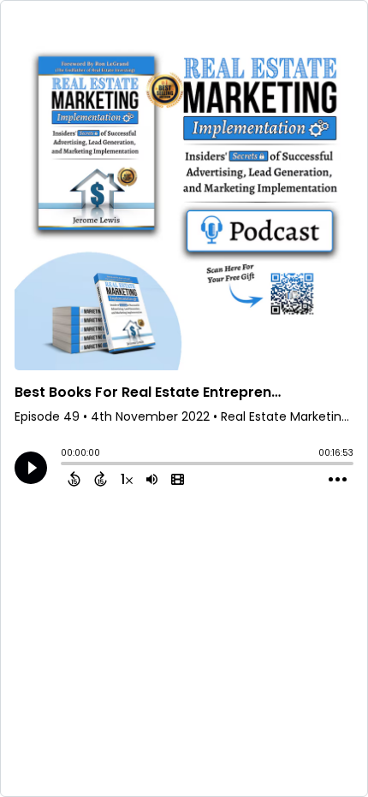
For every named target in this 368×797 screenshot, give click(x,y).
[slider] (65, 465)
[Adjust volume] (151, 479)
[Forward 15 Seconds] (100, 479)
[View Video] (177, 479)
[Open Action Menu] (337, 479)
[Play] (31, 468)
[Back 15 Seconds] (74, 479)
